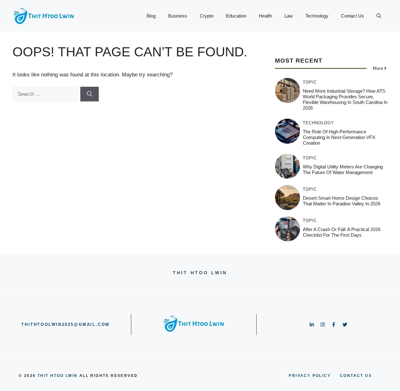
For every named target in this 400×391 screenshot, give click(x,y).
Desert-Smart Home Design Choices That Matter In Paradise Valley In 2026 (341, 200)
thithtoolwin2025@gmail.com (65, 324)
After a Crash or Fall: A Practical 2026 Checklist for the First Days (341, 232)
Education (236, 15)
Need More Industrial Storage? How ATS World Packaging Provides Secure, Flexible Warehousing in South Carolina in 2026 (345, 99)
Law (288, 15)
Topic (310, 82)
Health (265, 15)
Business (177, 15)
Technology (316, 15)
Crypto (206, 15)
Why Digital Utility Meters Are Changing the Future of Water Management (343, 169)
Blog (151, 15)
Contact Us (352, 15)
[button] (379, 16)
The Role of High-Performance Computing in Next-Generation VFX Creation (339, 137)
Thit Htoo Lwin (58, 375)
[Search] (89, 94)
